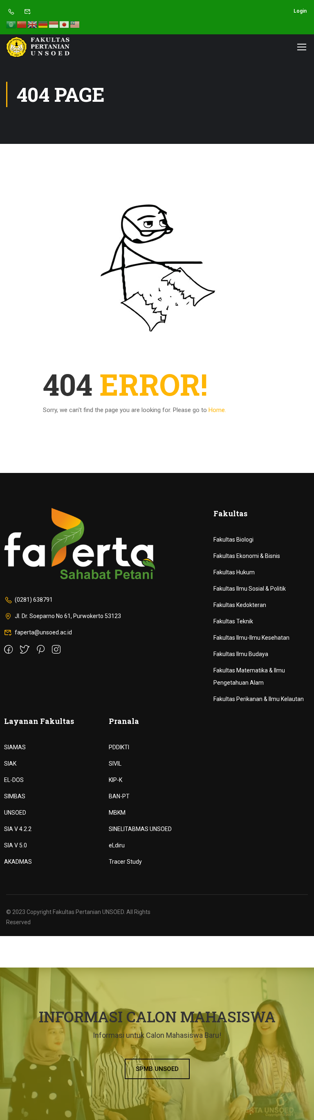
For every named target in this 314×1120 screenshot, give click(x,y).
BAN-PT (119, 796)
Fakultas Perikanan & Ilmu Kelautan (258, 699)
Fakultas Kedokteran (239, 605)
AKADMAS (18, 861)
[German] (43, 24)
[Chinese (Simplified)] (22, 24)
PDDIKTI (119, 747)
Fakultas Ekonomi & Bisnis (246, 556)
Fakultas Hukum (234, 572)
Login (300, 11)
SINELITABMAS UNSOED (140, 829)
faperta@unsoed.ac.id (43, 632)
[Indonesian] (54, 24)
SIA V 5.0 (15, 845)
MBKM (117, 812)
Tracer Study (125, 861)
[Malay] (75, 24)
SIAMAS (15, 747)
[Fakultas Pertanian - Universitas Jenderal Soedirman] (38, 46)
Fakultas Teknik (233, 621)
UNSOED (15, 812)
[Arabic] (11, 24)
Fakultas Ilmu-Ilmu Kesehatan (251, 637)
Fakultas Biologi (233, 539)
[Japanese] (64, 24)
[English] (32, 24)
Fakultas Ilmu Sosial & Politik (249, 588)
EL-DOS (14, 780)
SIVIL (115, 763)
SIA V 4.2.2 (17, 829)
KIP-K (115, 780)
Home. (217, 410)
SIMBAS (14, 796)
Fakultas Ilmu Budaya (240, 654)
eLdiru (117, 845)
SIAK (10, 763)
